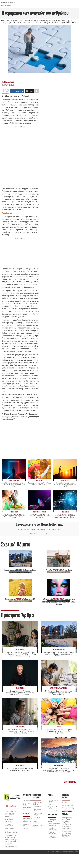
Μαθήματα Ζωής (37, 810)
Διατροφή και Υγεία (26, 825)
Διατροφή (27, 814)
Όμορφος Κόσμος (37, 796)
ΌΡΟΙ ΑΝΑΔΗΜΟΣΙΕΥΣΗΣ (11, 832)
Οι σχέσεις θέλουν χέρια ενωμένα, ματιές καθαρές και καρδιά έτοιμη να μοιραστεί (58, 731)
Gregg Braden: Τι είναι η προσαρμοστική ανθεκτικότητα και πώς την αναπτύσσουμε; (20, 692)
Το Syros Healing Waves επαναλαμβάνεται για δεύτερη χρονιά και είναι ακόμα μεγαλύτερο (58, 769)
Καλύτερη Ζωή (6, 5)
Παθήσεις (51, 804)
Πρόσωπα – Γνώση (66, 796)
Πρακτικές (26, 810)
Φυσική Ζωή (52, 815)
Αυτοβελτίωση (54, 688)
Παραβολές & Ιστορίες (37, 814)
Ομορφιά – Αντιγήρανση (52, 828)
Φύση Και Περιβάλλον (52, 836)
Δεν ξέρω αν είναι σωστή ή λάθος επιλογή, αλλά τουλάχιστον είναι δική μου (14, 484)
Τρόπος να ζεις (12, 3)
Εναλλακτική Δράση (8, 85)
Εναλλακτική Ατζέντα (67, 812)
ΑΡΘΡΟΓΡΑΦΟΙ (9, 814)
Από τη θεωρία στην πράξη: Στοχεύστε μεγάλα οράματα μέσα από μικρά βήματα (65, 484)
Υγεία (50, 795)
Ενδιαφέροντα (20, 727)
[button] (70, 782)
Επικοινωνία (9, 828)
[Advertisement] (20, 158)
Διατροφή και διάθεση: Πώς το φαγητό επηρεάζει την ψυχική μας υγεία (13, 515)
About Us (8, 816)
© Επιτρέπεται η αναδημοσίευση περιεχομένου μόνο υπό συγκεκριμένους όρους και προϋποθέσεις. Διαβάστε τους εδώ (12, 841)
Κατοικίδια (37, 807)
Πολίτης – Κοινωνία (36, 818)
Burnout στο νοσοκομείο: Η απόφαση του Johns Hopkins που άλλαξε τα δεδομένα (59, 654)
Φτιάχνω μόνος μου (52, 832)
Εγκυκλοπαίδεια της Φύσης (54, 824)
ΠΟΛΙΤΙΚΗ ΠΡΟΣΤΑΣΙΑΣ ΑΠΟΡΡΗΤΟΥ (39, 534)
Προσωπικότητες (68, 805)
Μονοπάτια (27, 807)
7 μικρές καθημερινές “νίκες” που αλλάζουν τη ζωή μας (39, 483)
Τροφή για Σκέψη (68, 808)
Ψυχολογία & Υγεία (59, 649)
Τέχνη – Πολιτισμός (37, 822)
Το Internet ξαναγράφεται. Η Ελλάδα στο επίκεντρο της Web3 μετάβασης (39, 515)
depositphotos (10, 811)
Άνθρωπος (4, 3)
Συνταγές (26, 828)
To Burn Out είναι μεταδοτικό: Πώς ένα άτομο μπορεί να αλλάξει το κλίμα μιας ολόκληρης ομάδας (20, 654)
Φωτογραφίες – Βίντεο (38, 826)
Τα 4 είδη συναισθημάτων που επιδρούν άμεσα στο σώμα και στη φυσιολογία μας (20, 731)
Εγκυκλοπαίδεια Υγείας (53, 801)
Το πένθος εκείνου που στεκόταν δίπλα (59, 570)
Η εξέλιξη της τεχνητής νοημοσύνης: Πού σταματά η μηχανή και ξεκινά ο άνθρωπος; (65, 515)
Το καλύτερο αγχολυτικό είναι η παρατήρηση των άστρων (20, 769)
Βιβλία (59, 727)
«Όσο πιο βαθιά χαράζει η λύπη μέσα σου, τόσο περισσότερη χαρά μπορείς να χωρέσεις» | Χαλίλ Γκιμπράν (58, 601)
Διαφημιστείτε (10, 819)
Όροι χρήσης (9, 822)
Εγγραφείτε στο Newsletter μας (39, 524)
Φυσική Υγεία (53, 811)
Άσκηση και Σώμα (52, 820)
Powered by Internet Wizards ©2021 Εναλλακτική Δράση (63, 851)
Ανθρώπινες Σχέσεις (37, 803)
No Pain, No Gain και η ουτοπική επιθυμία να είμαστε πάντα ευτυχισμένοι (58, 692)
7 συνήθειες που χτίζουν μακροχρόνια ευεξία (20, 599)
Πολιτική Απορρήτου (9, 825)
